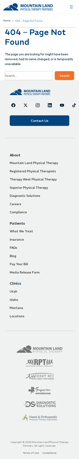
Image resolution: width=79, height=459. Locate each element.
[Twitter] (25, 105)
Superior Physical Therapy (29, 188)
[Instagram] (37, 105)
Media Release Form (25, 272)
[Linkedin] (49, 105)
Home (7, 20)
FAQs (13, 248)
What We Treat (21, 231)
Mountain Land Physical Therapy (34, 163)
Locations (17, 316)
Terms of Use (31, 452)
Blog (13, 256)
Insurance (17, 239)
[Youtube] (62, 105)
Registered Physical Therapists (33, 171)
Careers (15, 204)
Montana (16, 308)
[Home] (30, 92)
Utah (13, 291)
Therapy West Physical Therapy (33, 179)
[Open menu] (71, 6)
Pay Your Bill (19, 264)
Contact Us (39, 121)
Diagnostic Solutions (25, 196)
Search (64, 76)
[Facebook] (13, 105)
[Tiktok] (74, 105)
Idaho (14, 300)
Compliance (18, 212)
